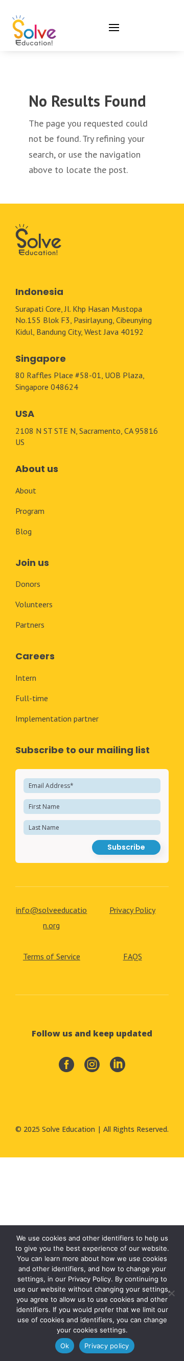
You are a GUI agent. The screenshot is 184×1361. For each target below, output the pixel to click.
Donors (27, 584)
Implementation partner (57, 718)
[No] (171, 1293)
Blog (23, 531)
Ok (65, 1346)
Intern (25, 678)
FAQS (132, 956)
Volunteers (34, 604)
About (25, 490)
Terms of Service (51, 956)
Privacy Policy (132, 910)
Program (29, 511)
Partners (29, 625)
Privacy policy (106, 1346)
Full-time (31, 698)
